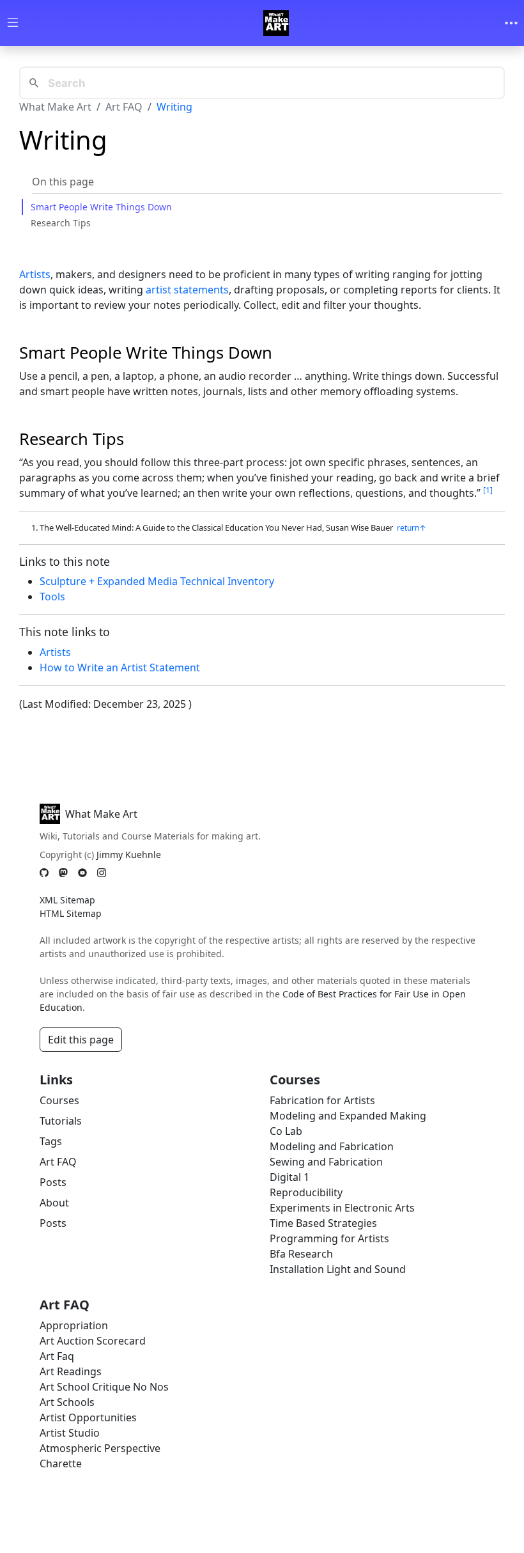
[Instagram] (101, 873)
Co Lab (286, 1131)
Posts (53, 1182)
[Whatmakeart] (276, 23)
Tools (52, 596)
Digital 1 (289, 1177)
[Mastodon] (63, 873)
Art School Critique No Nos (104, 1387)
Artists (34, 274)
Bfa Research (301, 1254)
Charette (61, 1463)
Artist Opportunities (88, 1417)
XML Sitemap (67, 900)
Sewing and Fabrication (326, 1162)
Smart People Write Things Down (101, 207)
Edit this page (81, 1040)
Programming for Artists (329, 1238)
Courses (59, 1100)
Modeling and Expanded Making (348, 1116)
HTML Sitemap (71, 913)
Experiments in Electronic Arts (342, 1208)
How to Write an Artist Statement (120, 667)
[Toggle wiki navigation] (13, 23)
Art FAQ (124, 107)
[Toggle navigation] (511, 23)
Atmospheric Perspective (100, 1448)
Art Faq (57, 1356)
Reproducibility (306, 1192)
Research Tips (61, 223)
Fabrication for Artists (322, 1100)
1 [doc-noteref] (488, 490)
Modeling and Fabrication (332, 1146)
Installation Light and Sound (338, 1269)
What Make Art (55, 107)
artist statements (187, 290)
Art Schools (67, 1402)
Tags (51, 1141)
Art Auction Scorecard (93, 1341)
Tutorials (61, 1121)
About (54, 1203)
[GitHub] (44, 873)
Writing (174, 107)
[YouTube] (82, 873)
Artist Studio (70, 1433)
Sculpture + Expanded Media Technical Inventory (157, 581)
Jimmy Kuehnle (128, 854)
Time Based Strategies (323, 1223)
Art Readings (71, 1371)
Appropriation (74, 1325)
